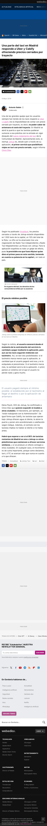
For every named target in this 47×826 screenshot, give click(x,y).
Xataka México (7, 802)
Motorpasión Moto (30, 774)
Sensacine (27, 756)
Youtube (20, 667)
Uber (42, 461)
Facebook (18, 91)
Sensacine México (30, 805)
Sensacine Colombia (31, 808)
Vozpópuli (24, 231)
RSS (29, 667)
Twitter (22, 91)
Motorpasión (28, 770)
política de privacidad (31, 657)
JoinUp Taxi (26, 461)
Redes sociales (7, 698)
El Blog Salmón (29, 784)
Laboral (27, 698)
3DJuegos (27, 742)
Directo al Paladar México (11, 811)
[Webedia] (42, 1)
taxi (35, 461)
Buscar (44, 722)
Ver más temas (9, 713)
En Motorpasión (12, 284)
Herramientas (29, 690)
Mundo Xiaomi (7, 755)
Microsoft (43, 35)
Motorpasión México (31, 811)
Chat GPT (21, 636)
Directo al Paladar (8, 770)
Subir (39, 731)
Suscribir (40, 652)
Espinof (26, 759)
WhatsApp (6, 706)
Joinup (11, 142)
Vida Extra (27, 745)
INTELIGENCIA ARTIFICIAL (24, 7)
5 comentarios (10, 91)
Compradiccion (7, 791)
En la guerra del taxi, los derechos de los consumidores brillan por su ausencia (19, 288)
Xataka (4, 742)
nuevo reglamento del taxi (24, 136)
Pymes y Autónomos (31, 788)
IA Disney (31, 636)
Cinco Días (6, 150)
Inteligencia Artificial (31, 706)
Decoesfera (6, 788)
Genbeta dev (28, 694)
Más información (26, 824)
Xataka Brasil (6, 805)
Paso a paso (6, 686)
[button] (16, 107)
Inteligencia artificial (9, 690)
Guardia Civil (33, 35)
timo (3, 702)
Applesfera (6, 749)
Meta (24, 35)
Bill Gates (16, 35)
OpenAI (6, 35)
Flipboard (25, 91)
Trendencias (6, 784)
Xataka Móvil (6, 745)
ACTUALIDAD (6, 7)
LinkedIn (38, 667)
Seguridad (6, 694)
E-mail (29, 91)
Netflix (26, 702)
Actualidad (14, 461)
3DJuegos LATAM (30, 802)
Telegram (25, 667)
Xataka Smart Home (9, 752)
